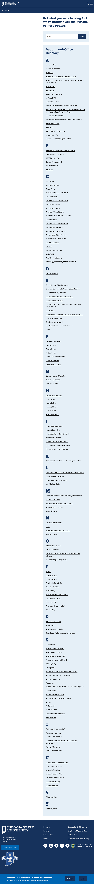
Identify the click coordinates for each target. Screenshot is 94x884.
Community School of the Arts (56, 231)
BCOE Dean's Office (52, 158)
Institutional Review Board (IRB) (57, 441)
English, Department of (54, 318)
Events (48, 330)
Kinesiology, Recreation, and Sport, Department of (63, 461)
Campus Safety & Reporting (77, 827)
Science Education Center (55, 648)
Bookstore (49, 169)
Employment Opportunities (77, 831)
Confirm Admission (52, 242)
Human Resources (52, 414)
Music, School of (51, 511)
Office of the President (53, 546)
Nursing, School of (52, 534)
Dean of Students (52, 273)
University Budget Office (54, 774)
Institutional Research (53, 438)
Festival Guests (51, 353)
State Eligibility (51, 664)
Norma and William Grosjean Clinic (58, 530)
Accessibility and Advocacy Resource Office (61, 76)
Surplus (48, 702)
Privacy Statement (30, 880)
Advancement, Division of (54, 94)
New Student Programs (54, 522)
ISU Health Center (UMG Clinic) (57, 449)
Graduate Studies (52, 384)
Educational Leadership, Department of (59, 296)
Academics (49, 72)
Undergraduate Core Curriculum (57, 762)
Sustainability (50, 706)
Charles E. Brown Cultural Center (57, 200)
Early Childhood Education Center (57, 285)
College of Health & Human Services (58, 216)
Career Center (50, 189)
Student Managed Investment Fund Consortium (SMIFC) (65, 687)
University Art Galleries (54, 766)
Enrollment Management (54, 322)
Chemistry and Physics (54, 204)
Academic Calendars (53, 69)
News (48, 526)
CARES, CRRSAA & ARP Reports (57, 193)
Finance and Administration (55, 357)
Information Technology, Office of (57, 434)
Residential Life (51, 625)
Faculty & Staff (51, 345)
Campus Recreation (52, 185)
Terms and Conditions (53, 733)
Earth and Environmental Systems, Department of (63, 289)
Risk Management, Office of (55, 629)
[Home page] (2, 10)
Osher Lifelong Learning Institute (57, 560)
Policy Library (50, 591)
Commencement (51, 219)
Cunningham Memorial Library (78, 839)
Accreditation (50, 86)
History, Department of (54, 395)
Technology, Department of (55, 729)
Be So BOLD (72, 835)
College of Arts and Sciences (55, 212)
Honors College (51, 403)
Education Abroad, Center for (56, 293)
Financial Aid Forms (52, 360)
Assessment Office (52, 135)
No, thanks (70, 879)
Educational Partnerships (54, 300)
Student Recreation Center (55, 694)
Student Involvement (53, 679)
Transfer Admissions (53, 747)
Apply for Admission (52, 123)
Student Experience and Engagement (59, 675)
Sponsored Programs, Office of (56, 660)
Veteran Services (51, 797)
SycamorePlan (51, 717)
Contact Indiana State (10, 848)
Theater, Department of (54, 737)
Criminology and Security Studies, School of (61, 262)
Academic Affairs (51, 65)
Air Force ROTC (51, 98)
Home (7, 10)
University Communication (55, 778)
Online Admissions (52, 550)
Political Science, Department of (57, 594)
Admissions (50, 90)
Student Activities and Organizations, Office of (61, 671)
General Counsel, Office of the (56, 376)
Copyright (49, 246)
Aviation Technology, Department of (58, 139)
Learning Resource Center (55, 476)
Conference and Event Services (56, 235)
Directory (46, 827)
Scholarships (50, 645)
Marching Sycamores (53, 499)
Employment (50, 310)
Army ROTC (50, 127)
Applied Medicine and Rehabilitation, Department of (64, 120)
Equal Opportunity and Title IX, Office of (59, 326)
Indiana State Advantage (54, 426)
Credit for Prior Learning (54, 258)
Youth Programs (51, 809)
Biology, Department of (54, 162)
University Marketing (53, 781)
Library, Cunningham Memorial (56, 480)
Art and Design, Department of (56, 131)
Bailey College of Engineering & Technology (60, 150)
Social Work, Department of (55, 656)
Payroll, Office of (51, 579)
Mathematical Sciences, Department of (59, 503)
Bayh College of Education (55, 154)
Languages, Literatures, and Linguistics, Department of (65, 472)
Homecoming (50, 399)
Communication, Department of (57, 223)
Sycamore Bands (51, 710)
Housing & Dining (52, 407)
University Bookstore (53, 770)
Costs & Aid (50, 254)
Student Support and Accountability (58, 698)
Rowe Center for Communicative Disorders (60, 633)
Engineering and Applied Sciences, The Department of (64, 314)
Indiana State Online (53, 430)
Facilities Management (53, 341)
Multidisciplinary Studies (54, 507)
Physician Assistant (52, 587)
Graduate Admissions (53, 380)
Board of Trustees (52, 166)
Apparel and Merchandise (55, 116)
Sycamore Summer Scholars (55, 713)
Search (82, 36)
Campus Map (50, 181)
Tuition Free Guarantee (54, 751)
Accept (83, 879)
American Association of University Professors (61, 106)
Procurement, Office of (53, 598)
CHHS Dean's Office (53, 208)
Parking (48, 571)
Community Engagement (54, 227)
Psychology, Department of (55, 606)
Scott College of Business (54, 652)
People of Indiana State (54, 583)
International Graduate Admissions (58, 445)
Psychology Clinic (52, 602)
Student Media (51, 691)
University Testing (52, 785)
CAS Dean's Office (52, 197)
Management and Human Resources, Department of (64, 496)
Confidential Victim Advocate (56, 239)
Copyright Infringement (54, 250)
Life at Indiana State (53, 484)
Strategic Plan (50, 668)
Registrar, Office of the (53, 621)
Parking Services (51, 575)
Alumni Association (52, 102)
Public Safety (50, 610)
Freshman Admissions (53, 364)
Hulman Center (51, 411)
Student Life (50, 683)
